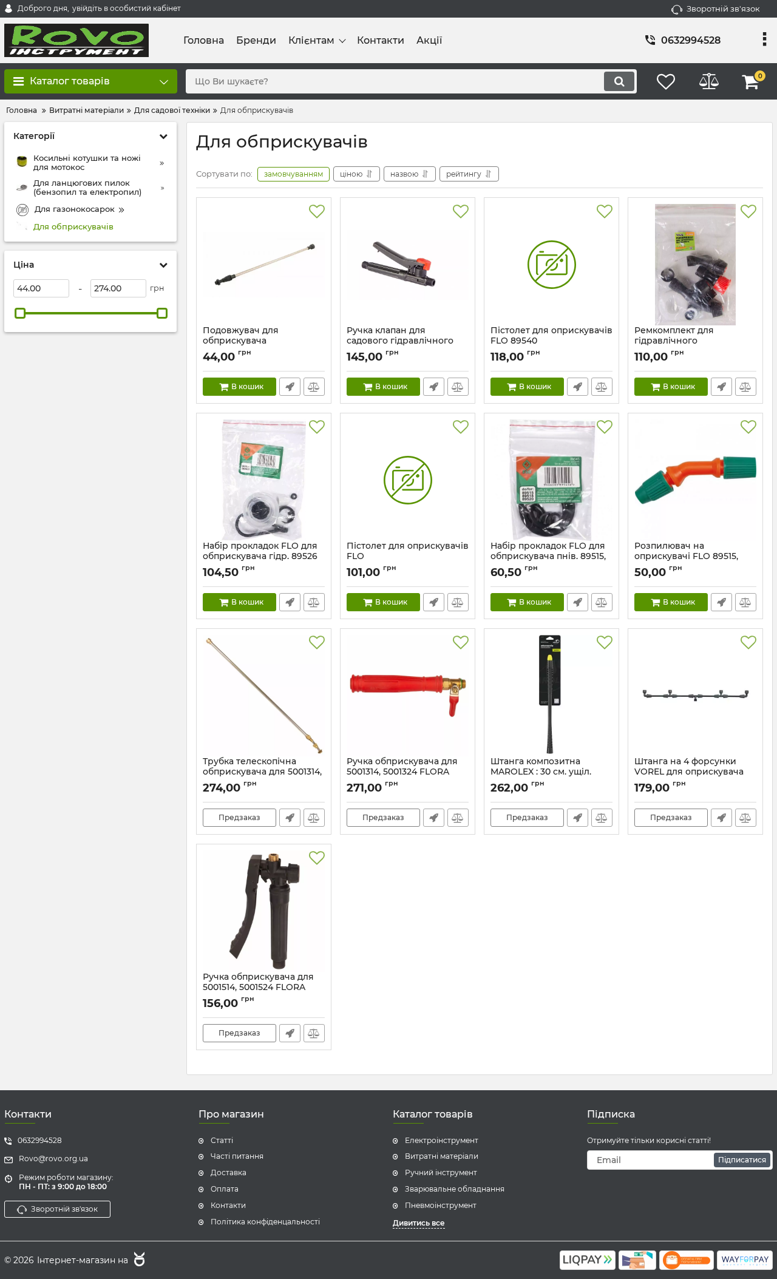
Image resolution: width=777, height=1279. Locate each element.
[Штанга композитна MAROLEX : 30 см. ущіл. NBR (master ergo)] (551, 695)
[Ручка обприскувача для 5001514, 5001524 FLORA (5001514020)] (264, 911)
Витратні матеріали (441, 1156)
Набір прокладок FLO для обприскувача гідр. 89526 (260, 556)
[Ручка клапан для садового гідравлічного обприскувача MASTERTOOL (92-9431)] (408, 264)
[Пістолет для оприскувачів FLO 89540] (551, 264)
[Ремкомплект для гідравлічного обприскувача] (695, 264)
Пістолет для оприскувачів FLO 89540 (551, 341)
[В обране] (317, 212)
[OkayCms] (137, 1261)
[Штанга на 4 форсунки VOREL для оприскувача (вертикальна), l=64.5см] (695, 695)
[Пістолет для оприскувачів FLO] (408, 480)
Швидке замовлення (289, 387)
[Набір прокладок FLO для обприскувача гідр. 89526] (264, 480)
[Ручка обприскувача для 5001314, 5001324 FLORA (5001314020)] (408, 695)
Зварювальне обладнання (454, 1188)
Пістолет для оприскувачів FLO (408, 556)
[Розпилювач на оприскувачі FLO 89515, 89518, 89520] (695, 480)
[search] (619, 81)
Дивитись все (419, 1222)
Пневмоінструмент (441, 1205)
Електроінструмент (441, 1140)
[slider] (20, 313)
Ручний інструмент (441, 1172)
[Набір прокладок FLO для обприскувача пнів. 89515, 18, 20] (551, 480)
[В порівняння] (314, 387)
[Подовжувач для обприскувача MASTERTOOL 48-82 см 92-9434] (264, 264)
